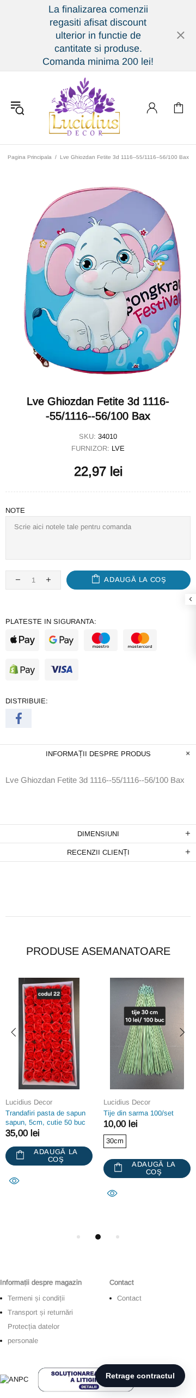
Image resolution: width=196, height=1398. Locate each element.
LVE (118, 448)
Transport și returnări (40, 1312)
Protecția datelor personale (33, 1333)
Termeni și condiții (36, 1298)
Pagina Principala (30, 157)
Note (15, 510)
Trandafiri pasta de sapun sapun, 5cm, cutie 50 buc (45, 1117)
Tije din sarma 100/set (138, 1113)
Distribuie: (26, 701)
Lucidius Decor (83, 107)
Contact (129, 1298)
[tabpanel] (49, 1095)
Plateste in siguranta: (50, 621)
